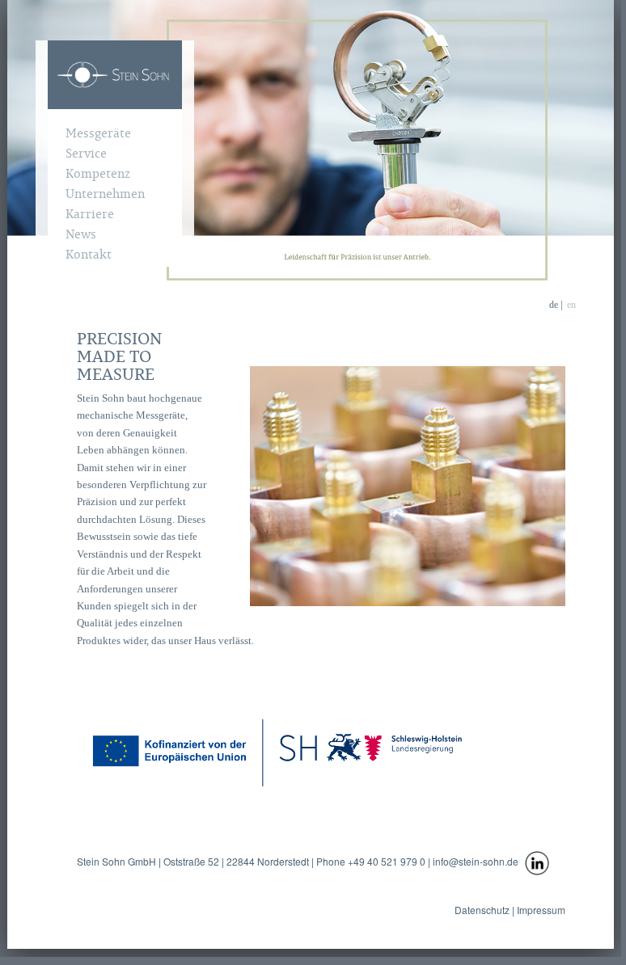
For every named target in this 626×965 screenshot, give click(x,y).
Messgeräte (98, 132)
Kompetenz (98, 173)
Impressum (539, 910)
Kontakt (89, 254)
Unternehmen (105, 193)
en (571, 304)
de (553, 304)
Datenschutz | (484, 910)
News (81, 233)
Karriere (90, 213)
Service (86, 153)
